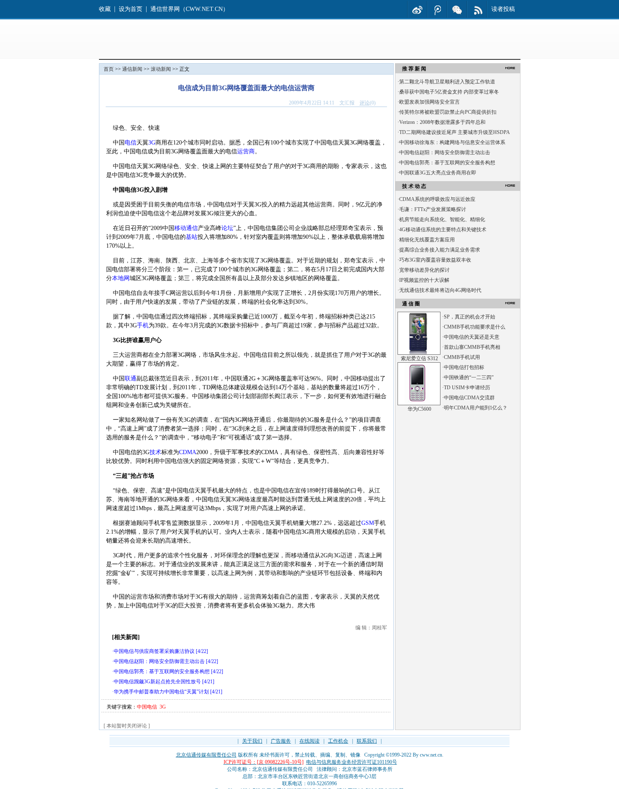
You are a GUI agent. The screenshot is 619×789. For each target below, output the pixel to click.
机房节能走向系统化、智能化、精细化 (442, 219)
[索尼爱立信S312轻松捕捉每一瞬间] (419, 353)
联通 (130, 378)
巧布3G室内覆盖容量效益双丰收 (435, 260)
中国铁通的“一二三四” (469, 377)
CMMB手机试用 (462, 357)
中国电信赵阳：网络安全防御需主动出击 (159, 661)
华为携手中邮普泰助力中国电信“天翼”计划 (161, 692)
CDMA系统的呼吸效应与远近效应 (437, 199)
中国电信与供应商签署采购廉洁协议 (154, 651)
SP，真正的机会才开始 (469, 317)
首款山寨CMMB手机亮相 (472, 347)
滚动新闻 (161, 69)
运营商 (246, 151)
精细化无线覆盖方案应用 (427, 240)
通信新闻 (132, 69)
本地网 (121, 278)
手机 (143, 325)
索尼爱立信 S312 (419, 358)
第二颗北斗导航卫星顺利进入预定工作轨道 (447, 82)
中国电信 (147, 707)
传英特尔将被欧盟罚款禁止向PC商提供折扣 (447, 112)
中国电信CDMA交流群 (469, 398)
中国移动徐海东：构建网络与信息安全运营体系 (452, 142)
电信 (130, 142)
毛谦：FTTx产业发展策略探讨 (432, 209)
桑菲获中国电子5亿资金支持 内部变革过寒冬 (449, 92)
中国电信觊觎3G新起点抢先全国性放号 (157, 682)
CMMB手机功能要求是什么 (474, 327)
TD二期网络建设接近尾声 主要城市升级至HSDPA (454, 132)
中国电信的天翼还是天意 (471, 337)
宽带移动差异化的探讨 (424, 270)
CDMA (187, 452)
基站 (191, 237)
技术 (155, 452)
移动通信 (186, 228)
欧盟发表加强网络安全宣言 (429, 102)
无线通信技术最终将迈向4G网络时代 (440, 290)
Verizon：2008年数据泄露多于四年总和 (442, 122)
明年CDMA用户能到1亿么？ (475, 408)
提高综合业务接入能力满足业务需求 (439, 250)
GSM (367, 523)
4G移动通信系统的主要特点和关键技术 (442, 230)
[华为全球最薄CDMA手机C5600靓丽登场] (419, 404)
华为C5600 (419, 409)
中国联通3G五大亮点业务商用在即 (437, 173)
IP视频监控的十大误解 (424, 280)
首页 (109, 69)
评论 (365, 103)
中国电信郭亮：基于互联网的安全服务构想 (162, 671)
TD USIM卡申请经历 (467, 387)
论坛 (227, 228)
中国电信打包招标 (464, 367)
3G (151, 142)
